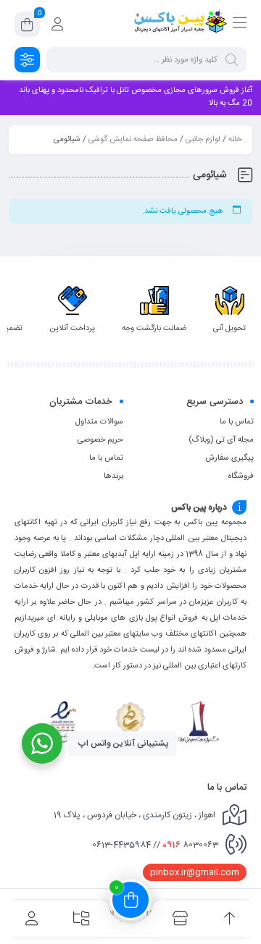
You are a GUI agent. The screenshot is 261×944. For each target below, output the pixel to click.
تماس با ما (237, 422)
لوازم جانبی (203, 139)
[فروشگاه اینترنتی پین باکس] (180, 24)
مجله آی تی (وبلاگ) (221, 440)
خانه (234, 139)
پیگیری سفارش (229, 458)
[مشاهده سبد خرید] (27, 26)
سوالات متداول (99, 422)
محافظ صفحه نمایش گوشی (133, 139)
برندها (113, 476)
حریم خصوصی (100, 440)
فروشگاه (241, 476)
